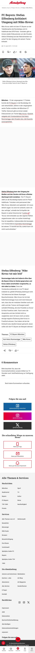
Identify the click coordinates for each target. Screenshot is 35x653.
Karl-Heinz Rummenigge (23, 224)
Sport (8, 7)
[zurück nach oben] (18, 640)
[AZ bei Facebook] (19, 602)
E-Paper (4, 590)
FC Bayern (12, 103)
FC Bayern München (15, 7)
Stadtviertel (5, 492)
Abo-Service (5, 586)
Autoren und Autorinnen (9, 574)
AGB (3, 612)
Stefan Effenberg (8, 192)
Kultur (19, 496)
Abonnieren (5, 582)
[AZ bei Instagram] (24, 602)
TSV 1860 (5, 504)
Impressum (5, 608)
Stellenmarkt (21, 519)
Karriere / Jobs (6, 578)
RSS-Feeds (5, 531)
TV (18, 492)
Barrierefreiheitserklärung (10, 620)
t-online (24, 213)
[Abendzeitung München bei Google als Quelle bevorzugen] (25, 52)
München (5, 488)
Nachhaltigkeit (22, 504)
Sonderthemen (22, 586)
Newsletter (5, 523)
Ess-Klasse (5, 543)
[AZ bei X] (28, 602)
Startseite (4, 7)
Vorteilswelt (5, 547)
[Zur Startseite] (17, 4)
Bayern (4, 496)
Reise (19, 500)
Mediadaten (21, 574)
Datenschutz (6, 616)
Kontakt (4, 594)
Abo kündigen (6, 624)
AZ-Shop (20, 578)
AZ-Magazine (22, 582)
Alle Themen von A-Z (8, 519)
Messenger (5, 527)
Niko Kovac (23, 114)
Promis (4, 508)
